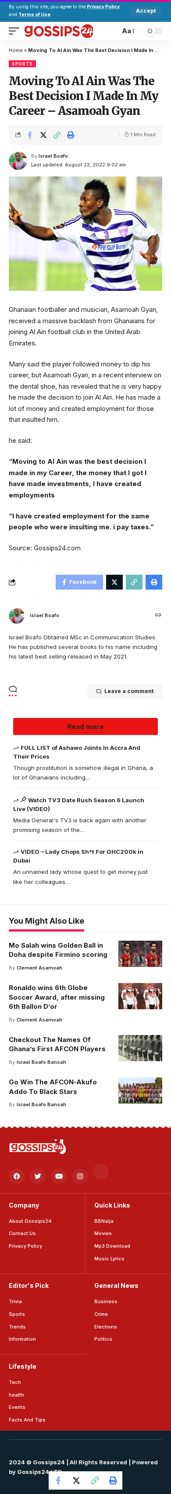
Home (16, 50)
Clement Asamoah (39, 968)
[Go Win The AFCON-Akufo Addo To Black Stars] (140, 1090)
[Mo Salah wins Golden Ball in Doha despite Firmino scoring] (140, 954)
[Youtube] (59, 1176)
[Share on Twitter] (43, 135)
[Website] (158, 615)
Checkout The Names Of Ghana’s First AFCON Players (57, 1044)
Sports (22, 63)
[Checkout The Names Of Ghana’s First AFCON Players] (140, 1048)
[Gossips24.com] (58, 31)
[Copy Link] (57, 135)
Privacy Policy (103, 7)
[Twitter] (38, 1176)
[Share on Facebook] (30, 135)
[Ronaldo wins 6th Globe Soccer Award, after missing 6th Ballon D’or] (140, 996)
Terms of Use (34, 14)
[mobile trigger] (16, 31)
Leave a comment (128, 691)
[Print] (70, 135)
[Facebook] (17, 1176)
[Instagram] (80, 1176)
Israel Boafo (53, 156)
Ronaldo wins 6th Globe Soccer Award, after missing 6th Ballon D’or (57, 997)
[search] (111, 31)
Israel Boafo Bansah (41, 1062)
